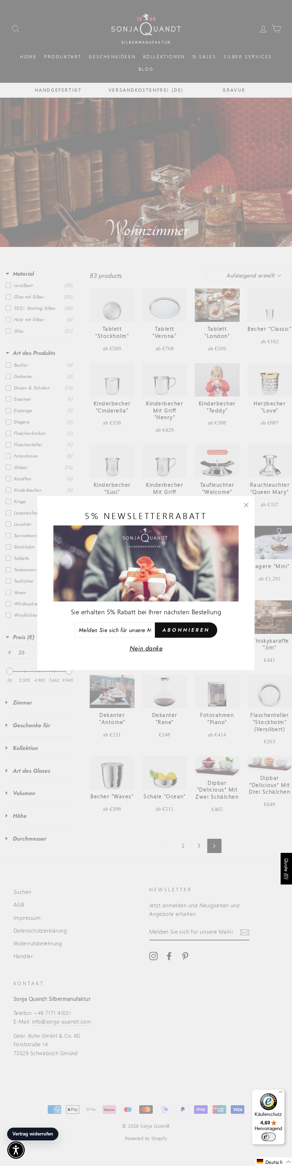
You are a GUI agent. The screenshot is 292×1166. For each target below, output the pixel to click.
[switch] (268, 1137)
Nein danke (146, 648)
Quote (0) (286, 868)
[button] (274, 1161)
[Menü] (280, 1093)
